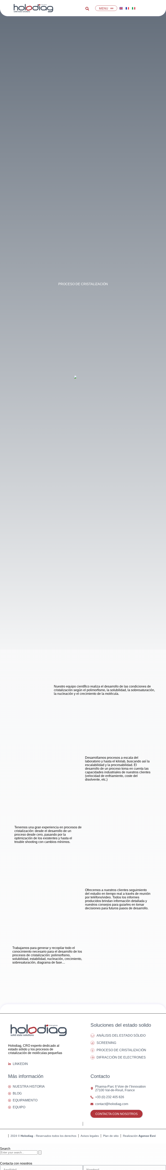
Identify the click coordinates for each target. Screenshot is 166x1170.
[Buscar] (40, 1152)
